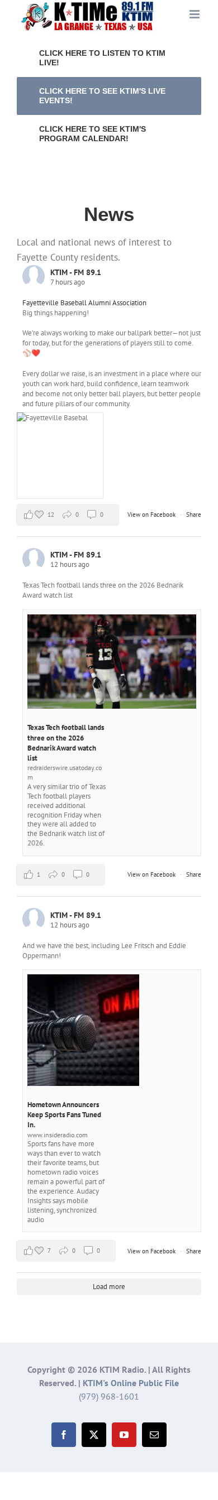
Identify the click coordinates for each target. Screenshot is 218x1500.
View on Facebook (152, 514)
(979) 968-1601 (109, 1396)
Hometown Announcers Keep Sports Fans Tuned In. (64, 1114)
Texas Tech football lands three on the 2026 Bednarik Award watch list (65, 743)
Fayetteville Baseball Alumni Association (84, 302)
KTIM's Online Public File (131, 1382)
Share (193, 514)
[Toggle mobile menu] (195, 14)
